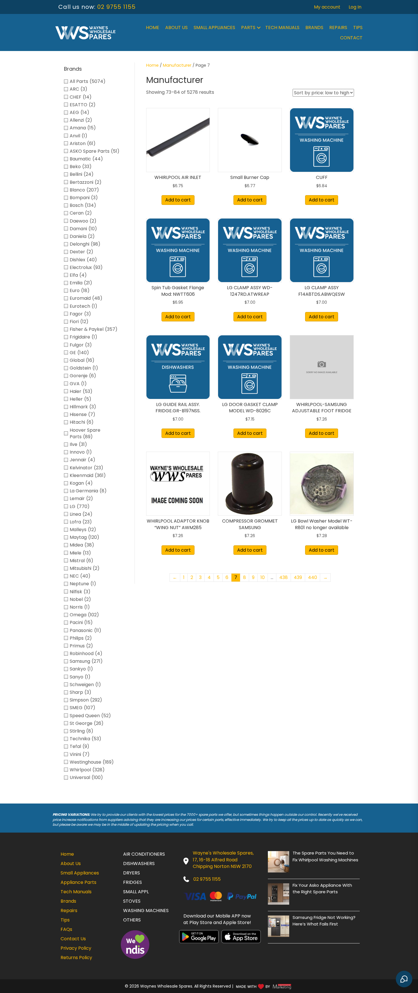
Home (152, 27)
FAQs (66, 929)
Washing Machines (146, 910)
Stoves (131, 901)
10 (262, 577)
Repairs (338, 27)
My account (327, 7)
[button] (258, 28)
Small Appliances (214, 27)
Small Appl (136, 891)
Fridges (132, 882)
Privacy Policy (76, 948)
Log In (355, 7)
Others (132, 920)
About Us (176, 27)
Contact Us (73, 938)
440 (312, 577)
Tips (358, 27)
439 (298, 577)
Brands (314, 27)
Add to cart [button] (178, 200)
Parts (248, 27)
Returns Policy (76, 957)
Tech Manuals (282, 27)
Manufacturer (177, 65)
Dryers (131, 873)
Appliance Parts (78, 882)
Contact (351, 37)
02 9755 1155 (116, 7)
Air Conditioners (144, 854)
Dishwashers (139, 863)
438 (283, 577)
